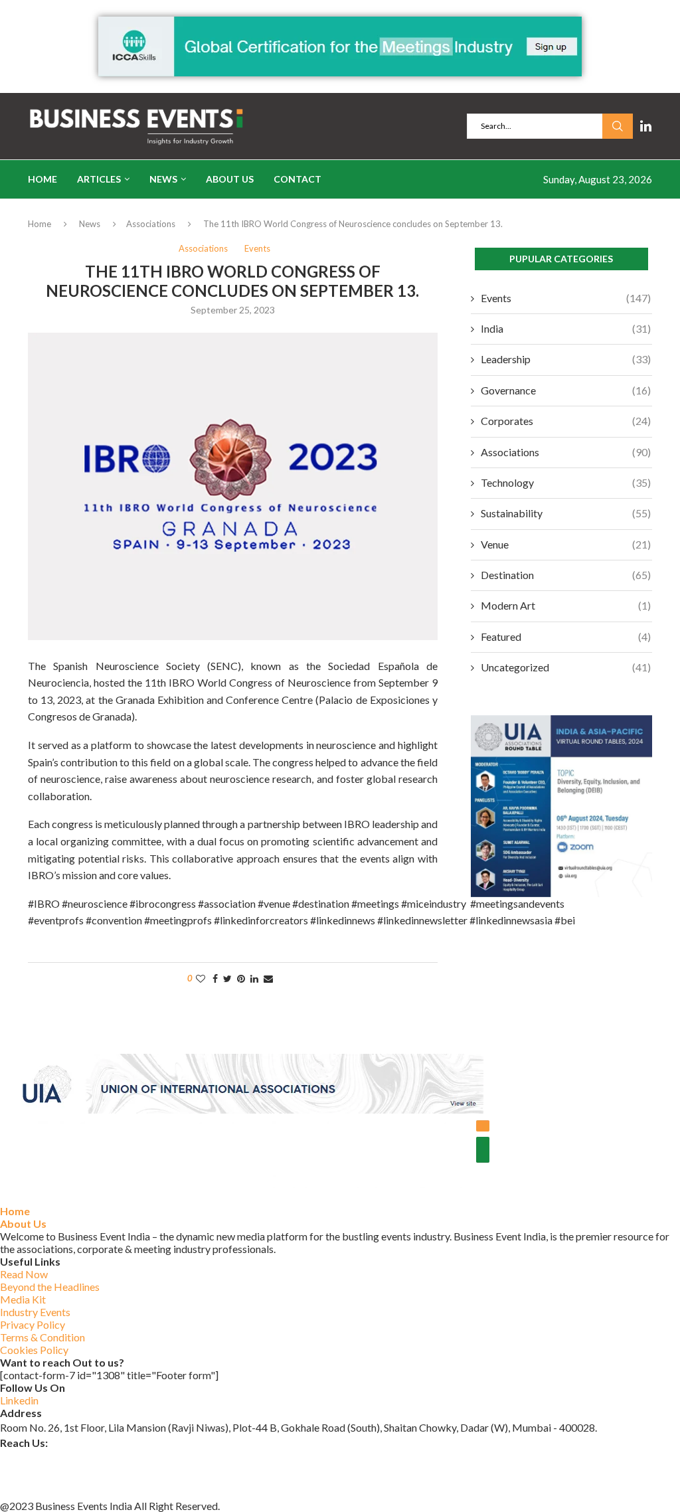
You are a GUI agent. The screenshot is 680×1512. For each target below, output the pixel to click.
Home (42, 179)
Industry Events (35, 1311)
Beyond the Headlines (50, 1286)
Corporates (566, 420)
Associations (150, 223)
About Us (230, 179)
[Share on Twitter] (227, 978)
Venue (566, 544)
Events (566, 298)
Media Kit (23, 1299)
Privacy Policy (32, 1324)
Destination (566, 574)
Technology (566, 482)
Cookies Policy (34, 1349)
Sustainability (566, 513)
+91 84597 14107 (41, 1491)
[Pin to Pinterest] (241, 978)
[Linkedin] (645, 126)
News (163, 179)
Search (617, 126)
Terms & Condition (42, 1337)
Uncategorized (566, 667)
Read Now (24, 1274)
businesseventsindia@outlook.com (79, 1457)
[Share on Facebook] (215, 978)
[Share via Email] (268, 978)
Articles (99, 179)
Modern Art (566, 605)
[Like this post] (200, 978)
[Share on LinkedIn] (254, 978)
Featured (566, 636)
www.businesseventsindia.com (69, 1474)
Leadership (566, 359)
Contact (297, 179)
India (566, 328)
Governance (566, 390)
